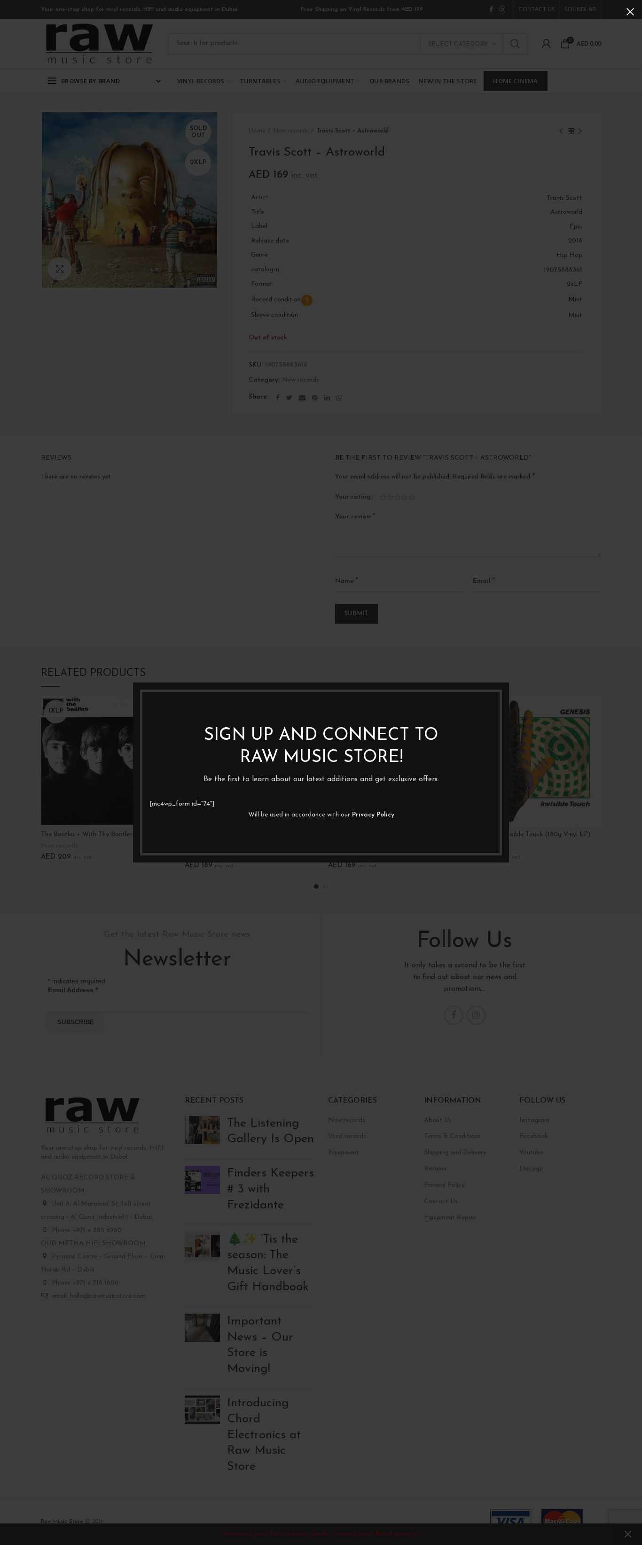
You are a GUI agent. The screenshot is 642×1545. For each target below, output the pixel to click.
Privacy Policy (373, 814)
